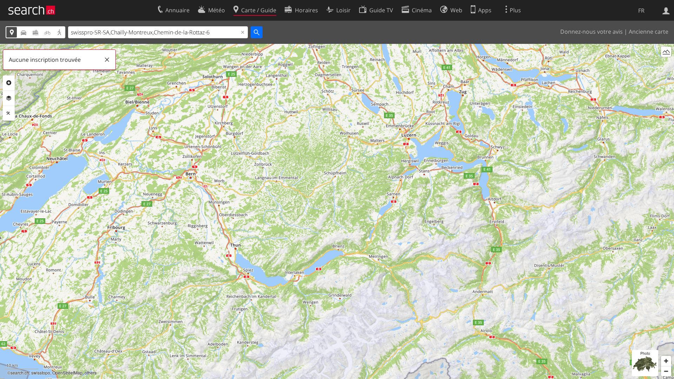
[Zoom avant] (666, 361)
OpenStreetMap (67, 372)
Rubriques (9, 82)
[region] (337, 211)
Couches (9, 98)
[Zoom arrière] (666, 371)
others (91, 372)
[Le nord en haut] (666, 65)
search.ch (20, 372)
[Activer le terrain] (666, 52)
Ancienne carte (648, 31)
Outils (9, 113)
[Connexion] (666, 10)
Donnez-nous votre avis (591, 31)
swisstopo (40, 372)
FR (641, 10)
